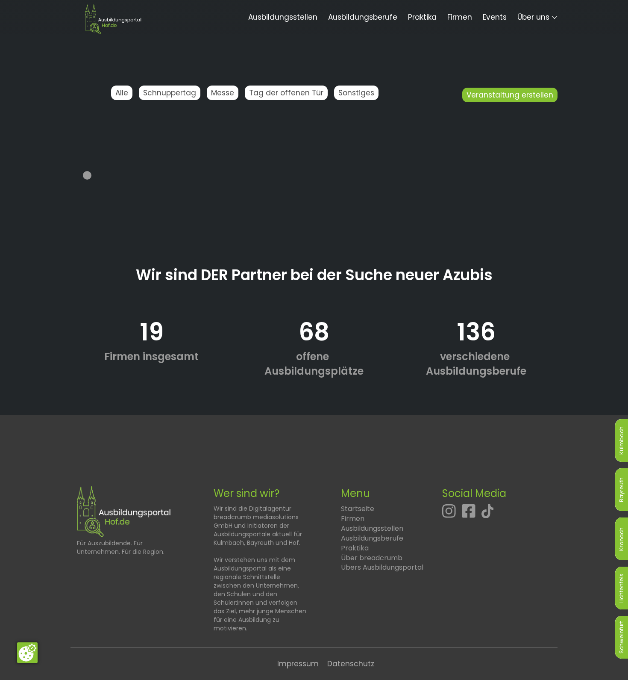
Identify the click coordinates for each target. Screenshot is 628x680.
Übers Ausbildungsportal (382, 567)
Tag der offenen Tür (286, 93)
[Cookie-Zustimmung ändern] (27, 652)
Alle (121, 93)
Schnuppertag (169, 93)
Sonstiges (356, 93)
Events (495, 17)
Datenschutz (350, 664)
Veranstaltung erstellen (510, 95)
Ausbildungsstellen (282, 17)
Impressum (298, 664)
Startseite (357, 509)
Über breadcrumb (371, 558)
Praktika (422, 17)
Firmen (459, 17)
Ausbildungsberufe (362, 17)
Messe (222, 93)
